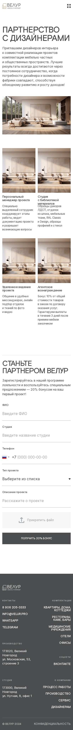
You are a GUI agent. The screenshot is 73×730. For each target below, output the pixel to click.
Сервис (64, 700)
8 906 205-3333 (14, 607)
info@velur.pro (15, 614)
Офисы (65, 642)
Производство (58, 693)
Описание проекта (14, 492)
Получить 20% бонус (36, 538)
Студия (7, 427)
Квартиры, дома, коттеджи (57, 609)
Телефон (8, 448)
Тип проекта (10, 470)
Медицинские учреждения (60, 628)
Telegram (10, 627)
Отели (66, 636)
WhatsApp (10, 620)
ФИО (5, 405)
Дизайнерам (61, 707)
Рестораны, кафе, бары (61, 619)
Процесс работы (57, 687)
